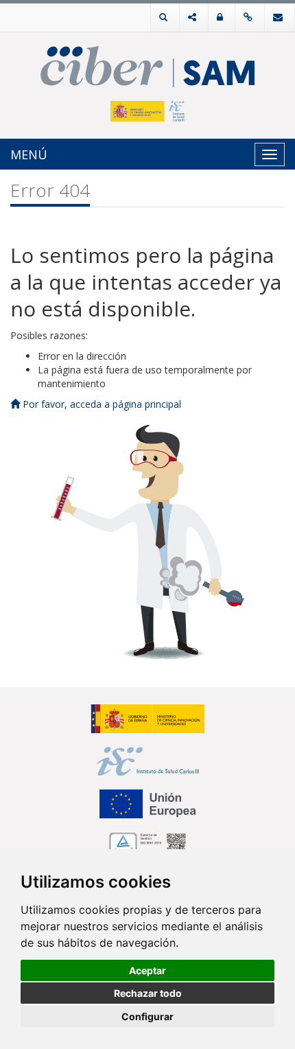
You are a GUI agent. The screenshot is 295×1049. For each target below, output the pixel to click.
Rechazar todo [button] (148, 993)
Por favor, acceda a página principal (100, 404)
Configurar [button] (147, 1016)
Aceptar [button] (147, 970)
